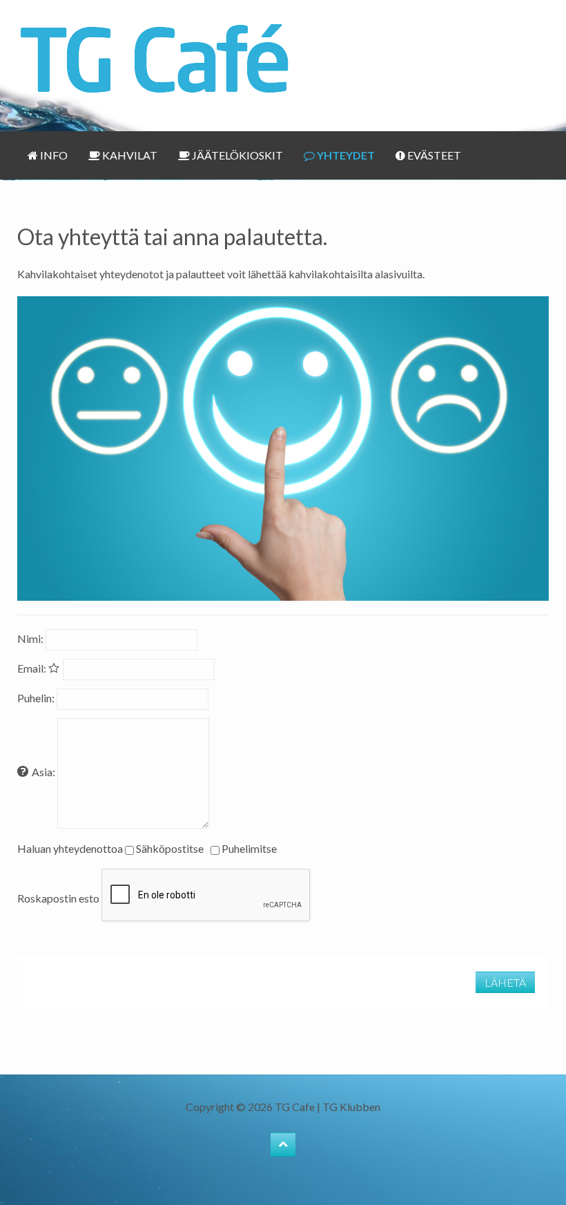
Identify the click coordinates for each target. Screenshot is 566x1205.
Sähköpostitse (170, 848)
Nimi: (30, 638)
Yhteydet (345, 155)
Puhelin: (36, 697)
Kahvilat (128, 155)
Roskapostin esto (58, 898)
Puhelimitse (249, 848)
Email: (32, 668)
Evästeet (433, 155)
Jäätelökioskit (236, 155)
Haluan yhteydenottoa (70, 848)
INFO (53, 155)
